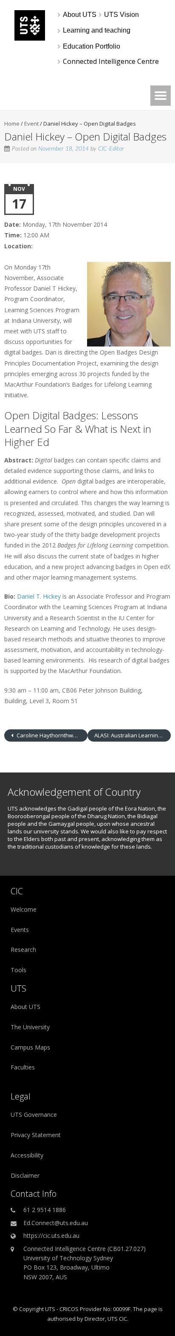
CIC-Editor (111, 149)
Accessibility (27, 1155)
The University (30, 1027)
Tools (18, 970)
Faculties (23, 1067)
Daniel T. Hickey (39, 596)
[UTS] (29, 38)
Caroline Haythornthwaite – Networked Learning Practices (51, 735)
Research (23, 950)
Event (31, 123)
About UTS (25, 1007)
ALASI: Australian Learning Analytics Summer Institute (132, 735)
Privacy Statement (36, 1135)
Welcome (24, 909)
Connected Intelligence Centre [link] (111, 62)
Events (20, 930)
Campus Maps (30, 1047)
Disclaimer (25, 1175)
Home (12, 123)
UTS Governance (34, 1115)
